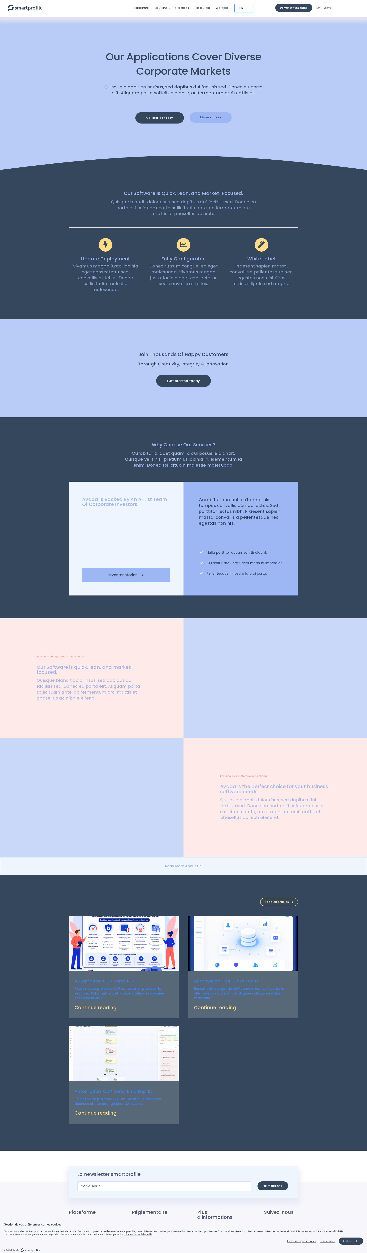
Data (119, 981)
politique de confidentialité (138, 1234)
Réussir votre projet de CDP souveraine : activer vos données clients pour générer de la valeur (118, 1101)
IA (150, 1091)
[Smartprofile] (25, 7)
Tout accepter (351, 1241)
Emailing (136, 1091)
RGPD (132, 981)
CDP (107, 981)
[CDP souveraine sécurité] (124, 918)
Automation (88, 981)
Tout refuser (327, 1241)
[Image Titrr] (243, 918)
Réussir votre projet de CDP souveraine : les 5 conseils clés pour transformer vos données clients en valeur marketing (239, 993)
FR (241, 8)
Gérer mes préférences (301, 1241)
